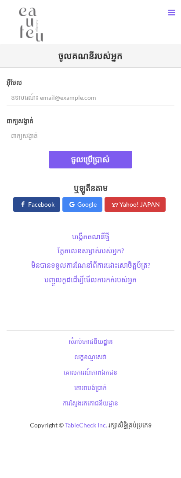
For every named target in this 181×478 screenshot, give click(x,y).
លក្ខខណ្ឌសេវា (90, 357)
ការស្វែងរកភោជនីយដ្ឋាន (90, 403)
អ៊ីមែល (14, 82)
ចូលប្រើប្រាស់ (90, 159)
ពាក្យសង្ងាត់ (20, 120)
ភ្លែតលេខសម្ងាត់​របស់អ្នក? (91, 250)
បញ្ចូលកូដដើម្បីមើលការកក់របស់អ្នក (90, 279)
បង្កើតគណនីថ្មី (90, 236)
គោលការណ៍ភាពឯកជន (90, 372)
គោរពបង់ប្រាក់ (90, 387)
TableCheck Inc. (86, 425)
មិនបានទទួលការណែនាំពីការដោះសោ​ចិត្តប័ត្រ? (90, 265)
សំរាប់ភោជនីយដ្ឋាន (91, 341)
